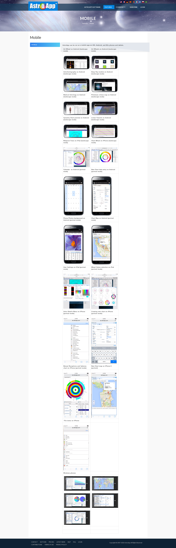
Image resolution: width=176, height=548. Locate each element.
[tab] (45, 45)
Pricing (51, 542)
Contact (34, 542)
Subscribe (133, 7)
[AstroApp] (43, 6)
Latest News (61, 542)
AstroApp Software (92, 7)
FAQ (74, 542)
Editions (43, 542)
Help (69, 542)
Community (120, 7)
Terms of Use (49, 544)
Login (80, 542)
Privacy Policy (61, 544)
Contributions (36, 544)
